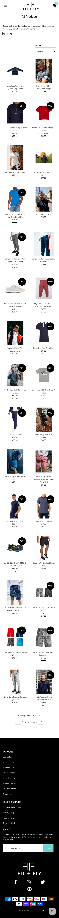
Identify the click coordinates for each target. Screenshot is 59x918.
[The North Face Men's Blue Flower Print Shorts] (15, 592)
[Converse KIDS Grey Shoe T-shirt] (43, 375)
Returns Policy (9, 818)
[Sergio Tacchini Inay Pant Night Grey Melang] (15, 244)
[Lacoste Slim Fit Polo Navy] (43, 506)
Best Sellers (7, 757)
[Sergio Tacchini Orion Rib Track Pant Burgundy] (43, 288)
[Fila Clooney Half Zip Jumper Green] (15, 375)
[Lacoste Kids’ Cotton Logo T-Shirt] (43, 112)
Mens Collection (9, 762)
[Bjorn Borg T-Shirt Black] (43, 199)
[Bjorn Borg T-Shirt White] (15, 157)
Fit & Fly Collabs (9, 788)
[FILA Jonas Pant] (15, 419)
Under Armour (9, 773)
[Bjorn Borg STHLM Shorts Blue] (15, 461)
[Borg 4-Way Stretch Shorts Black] (43, 548)
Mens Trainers (9, 778)
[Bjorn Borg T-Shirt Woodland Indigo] (43, 70)
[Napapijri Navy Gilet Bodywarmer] (15, 333)
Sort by (38, 45)
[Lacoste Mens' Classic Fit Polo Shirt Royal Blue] (15, 199)
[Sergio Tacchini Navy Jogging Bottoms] (43, 244)
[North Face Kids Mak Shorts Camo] (43, 592)
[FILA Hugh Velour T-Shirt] (15, 506)
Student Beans (9, 783)
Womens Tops (8, 767)
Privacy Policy (8, 812)
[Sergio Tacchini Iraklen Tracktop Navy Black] (43, 682)
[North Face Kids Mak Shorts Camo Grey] (43, 637)
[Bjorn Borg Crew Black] (43, 419)
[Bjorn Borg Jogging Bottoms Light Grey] (15, 682)
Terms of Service (10, 823)
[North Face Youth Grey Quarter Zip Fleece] (15, 70)
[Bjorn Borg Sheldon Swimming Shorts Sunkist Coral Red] (43, 461)
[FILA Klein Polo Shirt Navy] (43, 333)
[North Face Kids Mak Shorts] (15, 637)
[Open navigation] (5, 6)
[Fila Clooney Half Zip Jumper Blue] (15, 112)
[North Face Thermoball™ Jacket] (43, 157)
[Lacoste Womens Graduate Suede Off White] (15, 288)
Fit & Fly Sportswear (37, 910)
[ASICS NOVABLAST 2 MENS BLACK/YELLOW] (15, 548)
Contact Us (7, 794)
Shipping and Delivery (12, 807)
